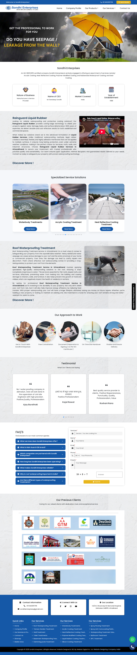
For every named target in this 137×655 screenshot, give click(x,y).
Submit (97, 482)
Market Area (19, 642)
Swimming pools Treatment (43, 642)
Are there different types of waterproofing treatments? (37, 481)
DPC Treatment (96, 639)
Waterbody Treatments (71, 626)
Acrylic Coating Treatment (72, 629)
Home (59, 8)
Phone (73, 453)
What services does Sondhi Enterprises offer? (39, 441)
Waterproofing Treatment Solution (103, 632)
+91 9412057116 (107, 2)
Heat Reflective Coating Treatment (75, 632)
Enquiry (73, 460)
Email (73, 445)
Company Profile (73, 8)
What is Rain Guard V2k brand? (33, 447)
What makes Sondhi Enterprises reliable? (37, 468)
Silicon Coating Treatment (72, 642)
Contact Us (125, 8)
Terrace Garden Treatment (43, 629)
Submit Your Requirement (134, 297)
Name (73, 438)
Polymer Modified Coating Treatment (76, 635)
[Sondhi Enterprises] (60, 606)
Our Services (108, 8)
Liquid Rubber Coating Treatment (74, 639)
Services (74, 430)
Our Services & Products (23, 632)
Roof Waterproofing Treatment (45, 626)
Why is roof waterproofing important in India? (39, 474)
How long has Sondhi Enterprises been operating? (40, 461)
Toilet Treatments (40, 635)
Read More (30, 229)
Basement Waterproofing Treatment (47, 639)
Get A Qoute (125, 2)
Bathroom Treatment (98, 635)
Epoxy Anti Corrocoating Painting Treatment (107, 629)
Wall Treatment (39, 632)
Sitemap (17, 639)
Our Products (91, 8)
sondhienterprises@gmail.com (31, 609)
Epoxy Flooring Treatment (100, 626)
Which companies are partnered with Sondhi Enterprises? (38, 454)
